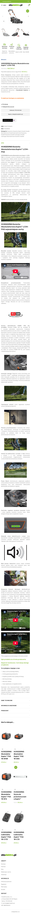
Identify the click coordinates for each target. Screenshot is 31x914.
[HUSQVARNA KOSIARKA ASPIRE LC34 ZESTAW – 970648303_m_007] (15, 552)
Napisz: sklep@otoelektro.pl (15, 114)
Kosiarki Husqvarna (5, 134)
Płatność (3, 866)
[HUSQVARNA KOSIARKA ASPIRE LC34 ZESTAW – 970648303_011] (15, 417)
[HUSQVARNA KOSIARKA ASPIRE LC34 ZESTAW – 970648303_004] (15, 444)
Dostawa (3, 864)
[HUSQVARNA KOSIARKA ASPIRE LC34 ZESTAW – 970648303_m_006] (15, 525)
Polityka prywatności (6, 881)
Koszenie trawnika (19, 136)
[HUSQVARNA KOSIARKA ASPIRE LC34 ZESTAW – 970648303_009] (15, 498)
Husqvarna (9, 131)
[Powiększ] (3, 21)
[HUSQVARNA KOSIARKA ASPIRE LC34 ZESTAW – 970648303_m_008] (15, 578)
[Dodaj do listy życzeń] (2, 749)
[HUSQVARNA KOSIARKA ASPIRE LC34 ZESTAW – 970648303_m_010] (15, 239)
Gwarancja (3, 874)
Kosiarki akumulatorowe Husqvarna (17, 133)
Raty (2, 869)
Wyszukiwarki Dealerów (22, 90)
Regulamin (3, 884)
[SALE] (20, 776)
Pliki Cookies (4, 887)
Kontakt (3, 889)
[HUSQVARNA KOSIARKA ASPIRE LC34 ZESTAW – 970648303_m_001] (15, 393)
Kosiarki (23, 131)
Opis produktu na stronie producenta (13, 659)
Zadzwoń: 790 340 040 (15, 110)
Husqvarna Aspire (17, 131)
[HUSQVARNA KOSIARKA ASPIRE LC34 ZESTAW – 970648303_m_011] (15, 314)
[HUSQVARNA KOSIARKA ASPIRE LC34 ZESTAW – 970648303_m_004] (15, 470)
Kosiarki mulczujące (15, 134)
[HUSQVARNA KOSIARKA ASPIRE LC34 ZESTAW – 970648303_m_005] (15, 362)
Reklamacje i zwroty (6, 872)
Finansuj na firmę (7, 120)
